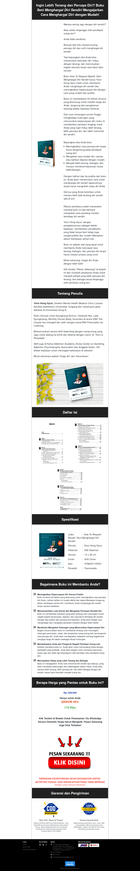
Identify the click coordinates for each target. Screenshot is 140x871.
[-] (40, 845)
